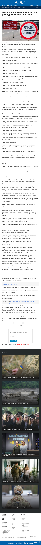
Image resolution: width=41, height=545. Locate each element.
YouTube (28, 344)
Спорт (23, 7)
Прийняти (30, 543)
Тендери (23, 522)
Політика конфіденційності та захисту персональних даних (25, 526)
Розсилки (23, 531)
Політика (13, 518)
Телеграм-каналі (21, 52)
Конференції (4, 526)
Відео (3, 519)
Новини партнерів (5, 525)
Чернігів (7, 267)
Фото (3, 518)
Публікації (4, 515)
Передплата (23, 518)
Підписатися (13, 340)
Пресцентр (11, 5)
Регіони (14, 7)
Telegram (18, 344)
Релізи (3, 529)
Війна (3, 7)
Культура (19, 7)
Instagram (23, 344)
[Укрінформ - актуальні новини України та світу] (20, 2)
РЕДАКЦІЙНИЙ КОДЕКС (25, 530)
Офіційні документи (5, 527)
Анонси (15, 5)
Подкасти (4, 514)
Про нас (23, 515)
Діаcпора (13, 527)
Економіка (7, 7)
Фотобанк (7, 5)
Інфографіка (4, 522)
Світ (11, 7)
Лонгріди (4, 523)
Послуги (3, 5)
